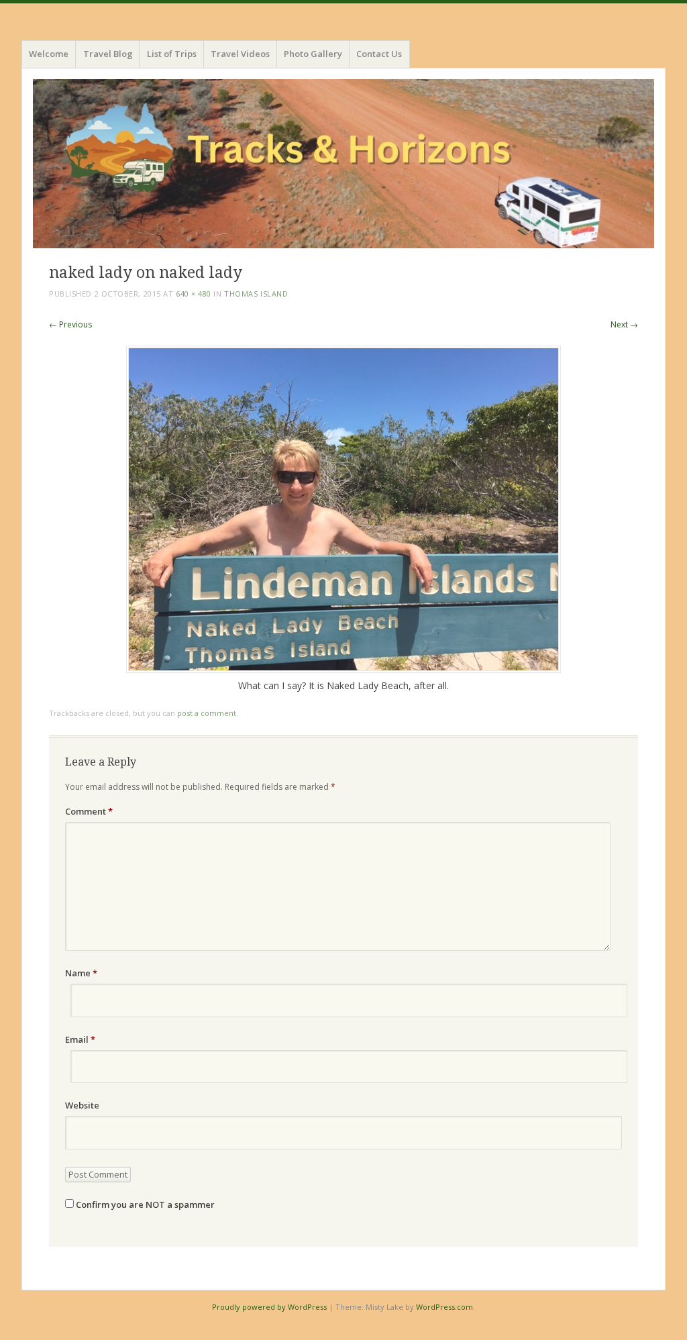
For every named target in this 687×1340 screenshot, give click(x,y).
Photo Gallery (313, 54)
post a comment (206, 713)
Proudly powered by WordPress (269, 1307)
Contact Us (379, 54)
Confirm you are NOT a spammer (144, 1204)
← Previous (70, 324)
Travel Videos (240, 54)
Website (82, 1105)
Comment (89, 811)
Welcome (48, 54)
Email (80, 1039)
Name (81, 973)
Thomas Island (256, 294)
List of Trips (172, 54)
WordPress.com (444, 1307)
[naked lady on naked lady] (343, 669)
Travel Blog (108, 54)
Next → (624, 324)
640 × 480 (193, 294)
